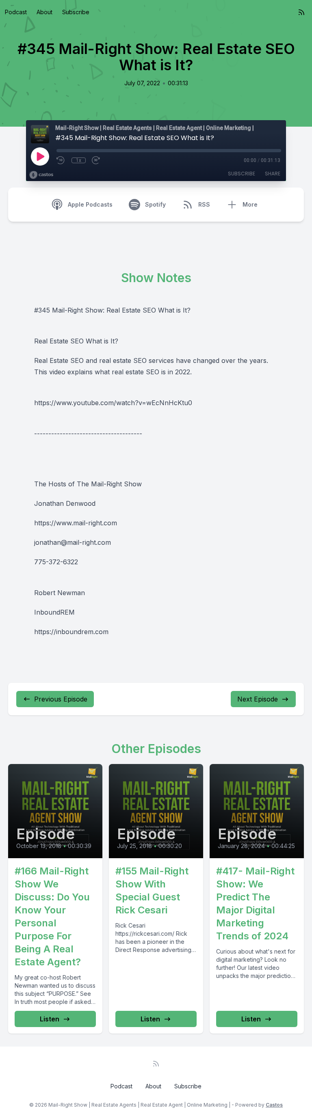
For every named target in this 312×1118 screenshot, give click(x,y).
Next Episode (257, 699)
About (44, 12)
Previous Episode (60, 699)
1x (78, 160)
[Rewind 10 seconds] (60, 160)
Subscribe (75, 12)
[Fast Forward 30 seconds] (96, 160)
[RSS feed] (301, 12)
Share (272, 173)
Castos (274, 1105)
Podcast (16, 12)
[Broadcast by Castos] (41, 175)
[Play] (40, 156)
